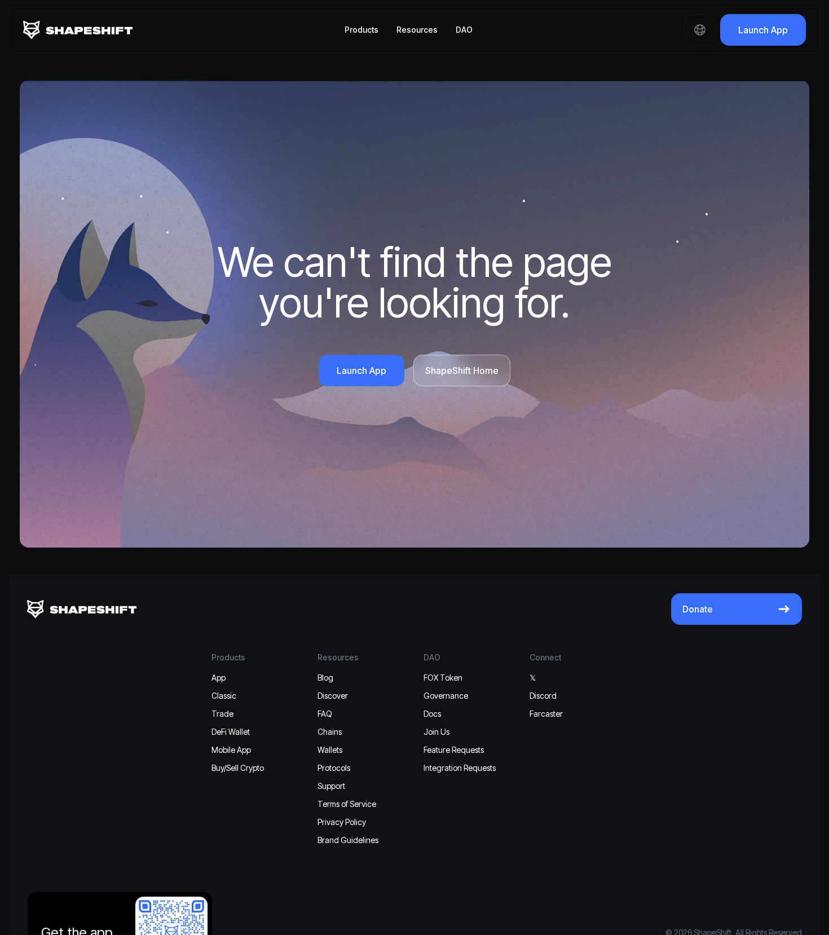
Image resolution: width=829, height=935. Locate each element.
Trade (222, 713)
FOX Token (443, 677)
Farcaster (546, 713)
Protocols (334, 768)
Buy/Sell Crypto (237, 768)
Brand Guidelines (348, 840)
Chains (330, 731)
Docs (432, 713)
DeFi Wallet (230, 731)
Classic (223, 695)
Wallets (330, 750)
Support (331, 786)
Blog (325, 677)
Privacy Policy (342, 822)
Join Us (436, 731)
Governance (446, 695)
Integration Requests (460, 768)
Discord (543, 695)
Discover (333, 695)
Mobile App (231, 750)
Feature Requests (454, 750)
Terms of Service (347, 804)
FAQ (325, 713)
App (218, 677)
